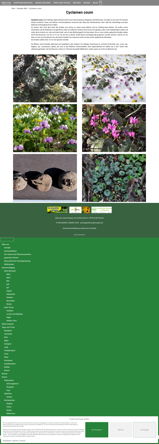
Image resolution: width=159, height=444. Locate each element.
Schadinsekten (10, 364)
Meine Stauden (8, 324)
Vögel (8, 317)
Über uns (5, 244)
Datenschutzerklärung (56, 424)
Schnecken (8, 360)
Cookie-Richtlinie (7, 440)
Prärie (8, 407)
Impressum (22, 440)
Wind (6, 357)
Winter (9, 304)
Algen (6, 340)
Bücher (4, 374)
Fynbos (9, 397)
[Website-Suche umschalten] (100, 3)
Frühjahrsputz (9, 350)
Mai (7, 281)
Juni (7, 284)
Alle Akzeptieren (97, 430)
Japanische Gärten (11, 257)
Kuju (8, 390)
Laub (6, 347)
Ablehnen (121, 430)
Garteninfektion (10, 251)
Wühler (7, 367)
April (8, 277)
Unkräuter (8, 334)
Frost (6, 354)
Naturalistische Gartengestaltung (17, 261)
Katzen (7, 370)
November (10, 301)
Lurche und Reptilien (14, 314)
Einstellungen (144, 430)
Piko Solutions (81, 234)
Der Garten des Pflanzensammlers (17, 254)
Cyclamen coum (35, 8)
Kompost (7, 344)
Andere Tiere (11, 320)
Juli (7, 287)
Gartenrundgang (8, 267)
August (9, 291)
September (10, 294)
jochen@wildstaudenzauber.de (91, 223)
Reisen (4, 377)
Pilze (6, 337)
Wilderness (10, 413)
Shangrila (10, 387)
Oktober (9, 297)
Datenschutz (15, 440)
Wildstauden (9, 264)
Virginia (9, 403)
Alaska (9, 410)
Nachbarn (8, 330)
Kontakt (93, 228)
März (8, 274)
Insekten (9, 311)
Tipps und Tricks (8, 327)
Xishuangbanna (12, 383)
